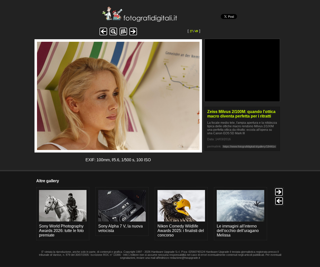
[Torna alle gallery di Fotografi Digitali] (105, 20)
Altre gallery (47, 181)
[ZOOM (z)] (113, 34)
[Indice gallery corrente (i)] (123, 34)
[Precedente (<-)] (103, 34)
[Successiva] (118, 148)
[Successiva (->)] (133, 34)
